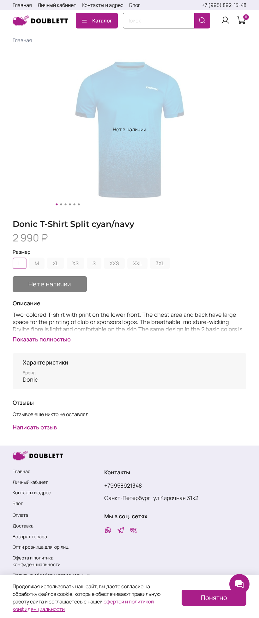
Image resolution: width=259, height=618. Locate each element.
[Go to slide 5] (74, 204)
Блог (134, 5)
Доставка (23, 526)
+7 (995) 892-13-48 (224, 5)
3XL (160, 263)
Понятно (214, 597)
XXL (137, 263)
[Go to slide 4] (70, 204)
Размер (22, 252)
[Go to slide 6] (79, 204)
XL (55, 263)
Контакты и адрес (102, 5)
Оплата (20, 515)
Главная (22, 5)
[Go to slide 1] (57, 204)
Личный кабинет (57, 5)
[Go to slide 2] (61, 204)
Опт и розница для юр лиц (41, 547)
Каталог (102, 20)
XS (75, 263)
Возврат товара (30, 537)
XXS (114, 263)
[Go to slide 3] (66, 204)
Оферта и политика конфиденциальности (36, 561)
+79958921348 (123, 485)
